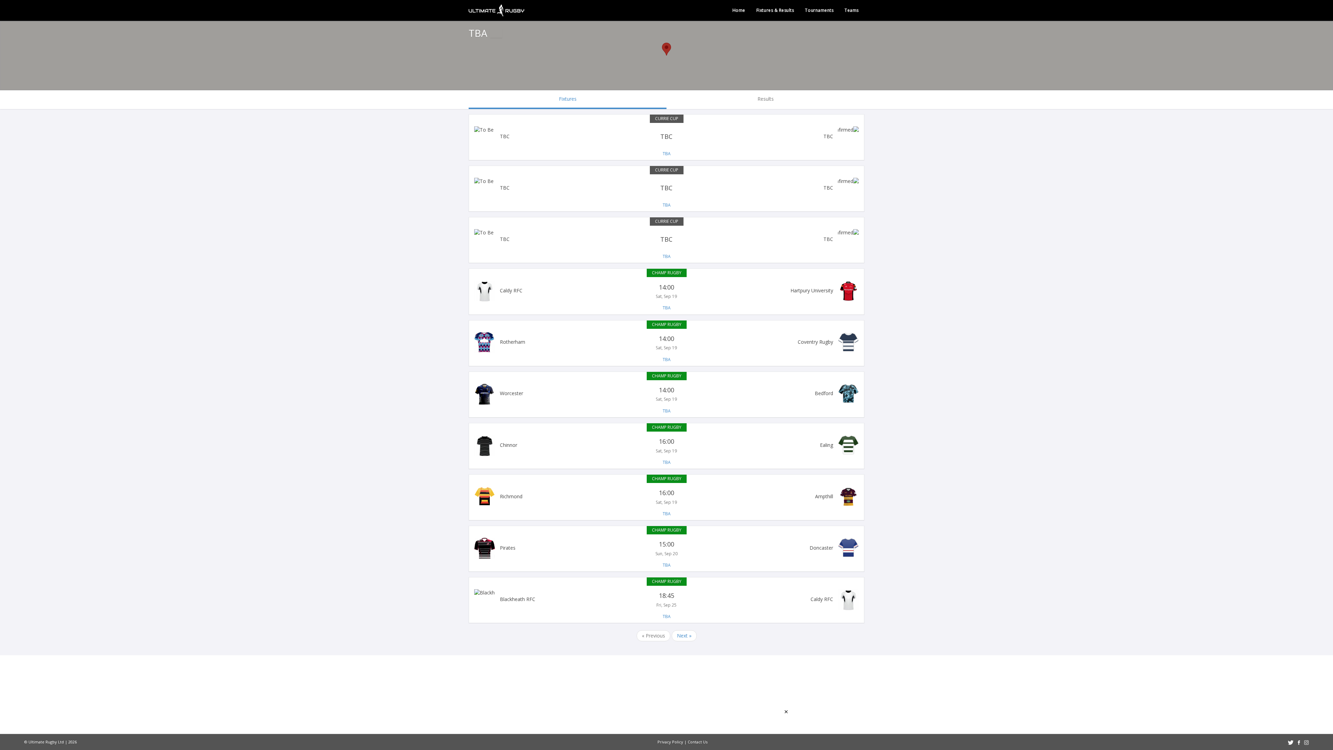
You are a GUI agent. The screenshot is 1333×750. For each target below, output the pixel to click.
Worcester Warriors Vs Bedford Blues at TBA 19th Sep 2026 (666, 394)
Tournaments (819, 10)
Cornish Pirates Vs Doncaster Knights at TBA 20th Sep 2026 (666, 548)
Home (738, 10)
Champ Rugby (666, 273)
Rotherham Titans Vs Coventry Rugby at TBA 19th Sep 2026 (666, 343)
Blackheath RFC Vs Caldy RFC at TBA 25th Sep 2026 (666, 600)
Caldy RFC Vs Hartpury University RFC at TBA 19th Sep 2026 (666, 291)
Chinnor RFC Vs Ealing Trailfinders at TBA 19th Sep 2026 (666, 445)
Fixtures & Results (775, 10)
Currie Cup (666, 119)
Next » (684, 635)
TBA (667, 154)
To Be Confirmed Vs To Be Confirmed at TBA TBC (666, 137)
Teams (852, 10)
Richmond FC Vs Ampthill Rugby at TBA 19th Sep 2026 (666, 497)
